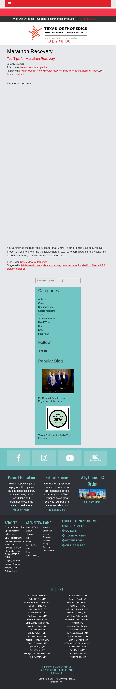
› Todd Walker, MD (77, 650)
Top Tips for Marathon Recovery (31, 58)
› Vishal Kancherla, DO (37, 609)
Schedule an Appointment (82, 521)
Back (28, 552)
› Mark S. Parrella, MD (77, 626)
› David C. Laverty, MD (77, 613)
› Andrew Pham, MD (37, 657)
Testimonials (48, 550)
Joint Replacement (13, 538)
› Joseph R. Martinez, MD (36, 619)
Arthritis (42, 299)
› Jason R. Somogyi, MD (77, 640)
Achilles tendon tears (31, 71)
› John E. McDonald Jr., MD (37, 623)
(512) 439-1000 (61, 41)
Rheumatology (45, 307)
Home (47, 522)
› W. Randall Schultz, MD (77, 633)
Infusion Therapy (12, 564)
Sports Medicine (46, 311)
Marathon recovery (52, 71)
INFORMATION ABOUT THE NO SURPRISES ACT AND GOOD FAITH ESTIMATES (57, 670)
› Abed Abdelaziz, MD (77, 596)
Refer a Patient (75, 526)
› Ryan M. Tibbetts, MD (77, 647)
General (24, 67)
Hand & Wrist (32, 527)
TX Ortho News (75, 535)
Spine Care (10, 534)
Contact (46, 527)
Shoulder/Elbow (46, 318)
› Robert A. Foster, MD (77, 602)
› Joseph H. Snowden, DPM (36, 640)
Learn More (88, 18)
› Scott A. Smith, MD (37, 636)
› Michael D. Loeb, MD (77, 616)
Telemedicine (11, 571)
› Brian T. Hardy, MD (37, 606)
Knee (41, 330)
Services (11, 522)
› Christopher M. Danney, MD (37, 602)
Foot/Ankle (44, 333)
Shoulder (30, 534)
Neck (28, 548)
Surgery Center (12, 567)
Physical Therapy (13, 548)
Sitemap (46, 547)
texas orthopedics (38, 67)
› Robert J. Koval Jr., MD (77, 609)
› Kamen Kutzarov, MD (37, 613)
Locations (47, 531)
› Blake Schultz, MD (37, 633)
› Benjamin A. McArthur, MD (77, 619)
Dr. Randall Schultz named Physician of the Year (53, 400)
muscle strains (70, 71)
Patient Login (74, 540)
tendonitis (20, 74)
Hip (40, 326)
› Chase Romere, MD (77, 653)
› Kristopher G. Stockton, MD (77, 643)
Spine (41, 314)
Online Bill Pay (75, 545)
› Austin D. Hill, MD (77, 606)
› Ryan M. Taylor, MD (37, 647)
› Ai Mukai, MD (77, 623)
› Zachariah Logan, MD (37, 616)
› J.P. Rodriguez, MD (37, 630)
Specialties (34, 522)
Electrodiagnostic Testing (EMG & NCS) (12, 554)
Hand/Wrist (44, 322)
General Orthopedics (14, 527)
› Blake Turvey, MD (36, 650)
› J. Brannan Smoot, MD (77, 636)
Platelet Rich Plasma (88, 71)
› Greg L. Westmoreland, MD (37, 653)
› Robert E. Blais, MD (36, 599)
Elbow (29, 531)
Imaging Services (12, 560)
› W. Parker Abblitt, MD (37, 596)
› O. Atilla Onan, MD (37, 626)
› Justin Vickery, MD (77, 657)
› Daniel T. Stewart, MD (37, 643)
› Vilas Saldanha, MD (77, 630)
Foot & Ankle (31, 545)
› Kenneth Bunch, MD (77, 599)
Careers (71, 530)
